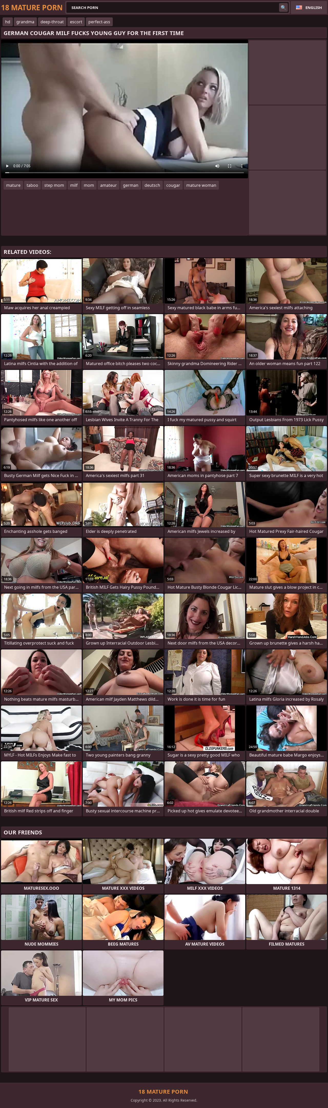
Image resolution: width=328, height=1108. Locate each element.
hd (7, 22)
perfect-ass (99, 22)
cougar (173, 185)
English (313, 7)
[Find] (283, 7)
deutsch (152, 185)
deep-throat (52, 22)
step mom (54, 185)
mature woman (201, 185)
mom (89, 185)
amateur (108, 185)
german (130, 185)
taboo (32, 185)
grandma (25, 22)
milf (74, 185)
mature (13, 185)
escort (76, 22)
